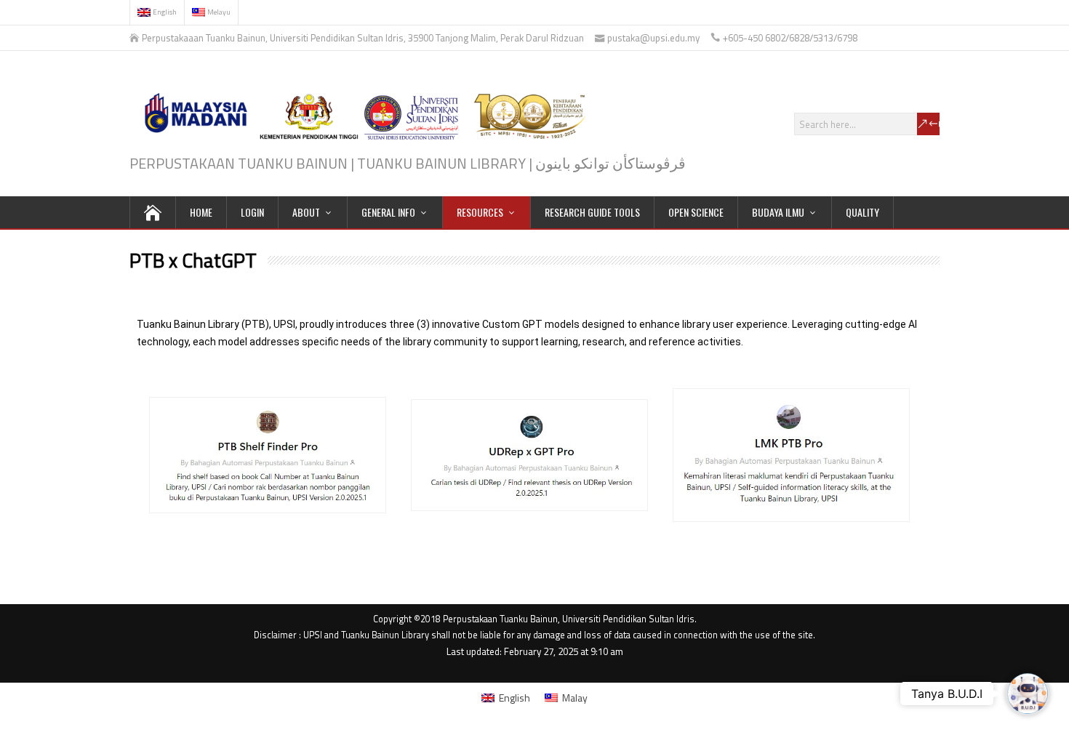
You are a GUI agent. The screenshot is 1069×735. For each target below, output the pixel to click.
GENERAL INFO (388, 212)
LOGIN (252, 212)
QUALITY (862, 212)
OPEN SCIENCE (696, 212)
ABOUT (306, 212)
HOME (201, 212)
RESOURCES (480, 212)
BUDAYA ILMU (778, 212)
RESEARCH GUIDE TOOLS (592, 212)
